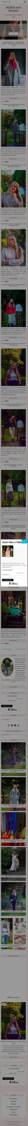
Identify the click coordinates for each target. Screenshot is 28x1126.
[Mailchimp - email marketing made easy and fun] (13, 584)
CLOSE (24, 541)
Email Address (6, 574)
